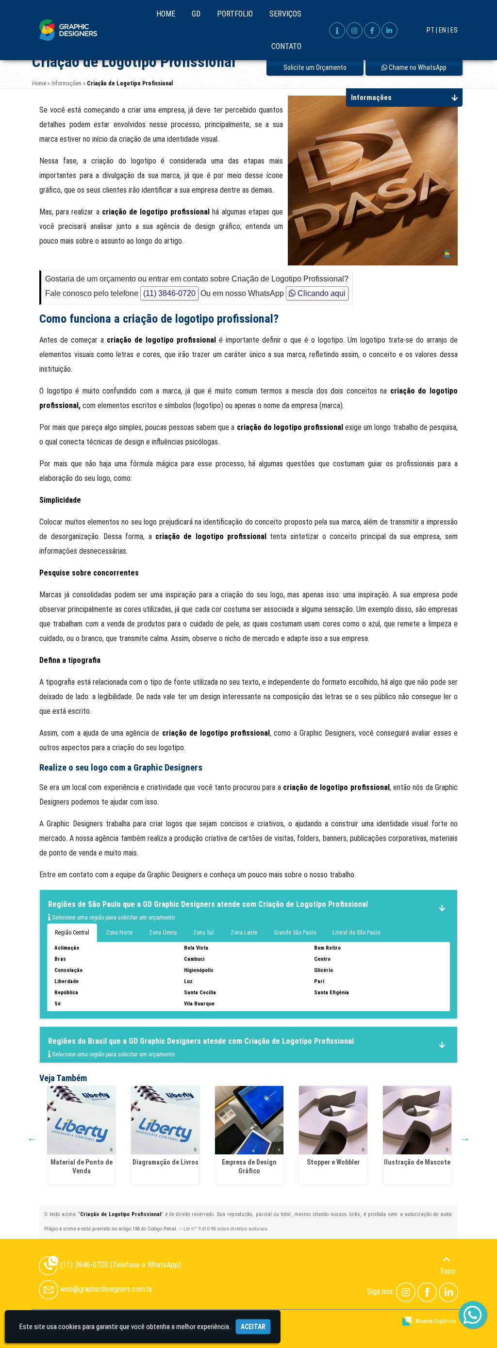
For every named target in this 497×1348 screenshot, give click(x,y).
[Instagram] (405, 1291)
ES (454, 30)
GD (196, 13)
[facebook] (372, 30)
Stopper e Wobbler (333, 1162)
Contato (286, 46)
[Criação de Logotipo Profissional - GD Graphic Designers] (68, 30)
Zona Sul (203, 932)
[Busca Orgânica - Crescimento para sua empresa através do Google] (429, 1320)
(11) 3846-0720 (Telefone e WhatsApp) (119, 1264)
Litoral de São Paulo (356, 932)
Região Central (72, 932)
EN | (444, 30)
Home (165, 13)
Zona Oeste (163, 932)
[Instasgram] (355, 30)
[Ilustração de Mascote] (417, 1120)
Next (465, 1138)
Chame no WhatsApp (417, 67)
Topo (447, 1271)
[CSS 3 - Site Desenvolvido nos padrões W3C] (350, 1321)
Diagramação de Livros (166, 1162)
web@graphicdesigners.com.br (105, 1289)
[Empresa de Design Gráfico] (249, 1120)
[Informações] (337, 30)
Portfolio (235, 13)
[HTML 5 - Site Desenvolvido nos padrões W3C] (317, 1321)
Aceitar (253, 1327)
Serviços (285, 13)
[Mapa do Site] (291, 1321)
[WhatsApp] (465, 1315)
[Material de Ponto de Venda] (81, 1120)
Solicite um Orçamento (315, 67)
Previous (32, 1138)
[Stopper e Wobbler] (333, 1120)
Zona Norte (119, 932)
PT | (432, 30)
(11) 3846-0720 (169, 293)
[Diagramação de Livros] (165, 1120)
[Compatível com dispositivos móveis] (384, 1321)
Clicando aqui (321, 293)
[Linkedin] (389, 30)
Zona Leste (244, 932)
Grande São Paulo (295, 932)
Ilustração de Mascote (417, 1162)
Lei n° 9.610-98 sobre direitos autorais (225, 1229)
